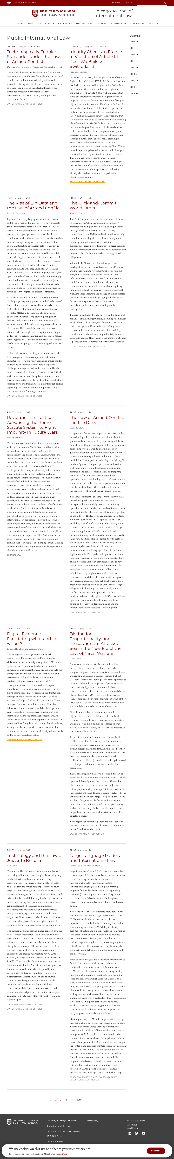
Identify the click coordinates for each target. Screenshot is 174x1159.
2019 (132, 87)
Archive (102, 23)
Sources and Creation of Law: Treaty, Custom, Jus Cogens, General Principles (97, 1078)
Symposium (137, 23)
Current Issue (25, 23)
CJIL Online (65, 23)
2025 (132, 48)
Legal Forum (132, 1128)
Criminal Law (14, 555)
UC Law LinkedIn (130, 1133)
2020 (133, 80)
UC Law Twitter (136, 1133)
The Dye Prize (84, 23)
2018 (132, 93)
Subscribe (117, 3)
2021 (132, 74)
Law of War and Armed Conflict (24, 104)
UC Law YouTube (143, 1133)
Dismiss (156, 1150)
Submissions (118, 23)
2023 (132, 61)
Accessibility (92, 1120)
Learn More (61, 1153)
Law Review (132, 1124)
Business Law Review (136, 1120)
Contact (129, 3)
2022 (132, 67)
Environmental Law (80, 346)
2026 (133, 41)
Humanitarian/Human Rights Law (87, 181)
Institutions (99, 346)
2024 (133, 54)
